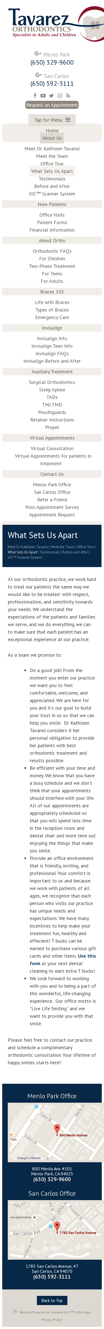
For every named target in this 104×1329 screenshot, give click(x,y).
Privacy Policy (52, 1320)
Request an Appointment (52, 105)
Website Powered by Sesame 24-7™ (46, 1312)
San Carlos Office (52, 1193)
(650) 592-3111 (52, 83)
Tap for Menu (49, 120)
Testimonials (50, 552)
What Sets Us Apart (22, 552)
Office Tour (85, 547)
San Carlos (56, 76)
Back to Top (52, 1300)
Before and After (75, 552)
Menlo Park (56, 54)
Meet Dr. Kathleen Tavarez (28, 547)
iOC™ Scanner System (25, 557)
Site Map (83, 1312)
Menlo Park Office (52, 1096)
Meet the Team (62, 547)
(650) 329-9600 (52, 62)
